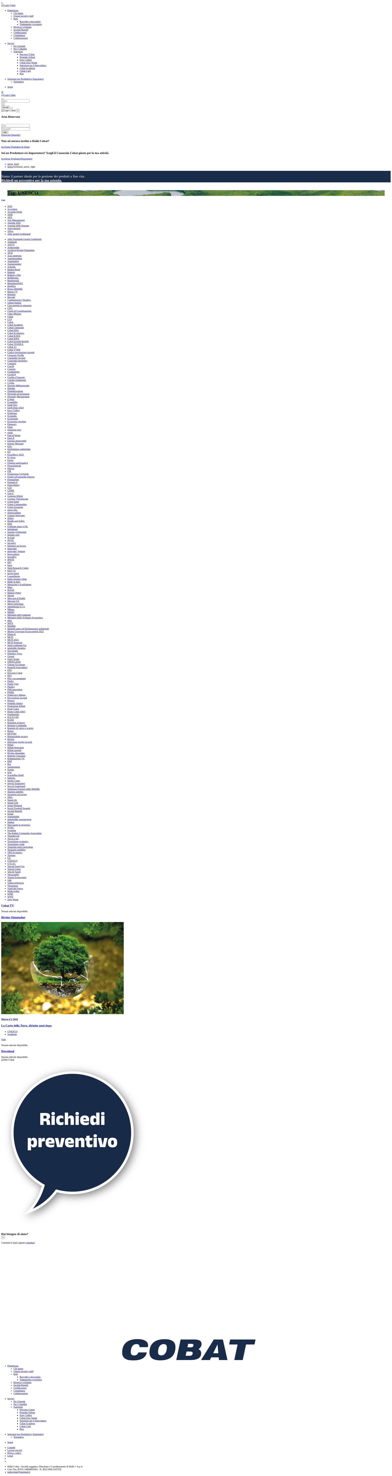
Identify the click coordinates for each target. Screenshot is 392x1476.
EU (9, 452)
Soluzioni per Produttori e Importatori (25, 79)
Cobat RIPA (13, 338)
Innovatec (12, 548)
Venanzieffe (13, 874)
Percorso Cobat (27, 54)
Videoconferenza (15, 883)
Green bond (13, 501)
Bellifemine (13, 278)
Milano (10, 609)
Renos (10, 731)
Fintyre (10, 468)
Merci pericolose (15, 604)
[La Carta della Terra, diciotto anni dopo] (196, 968)
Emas (10, 427)
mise (9, 620)
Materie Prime (14, 593)
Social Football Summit (18, 808)
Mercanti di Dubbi (16, 598)
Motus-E (11, 634)
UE (9, 858)
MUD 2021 (13, 640)
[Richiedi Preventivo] (74, 1228)
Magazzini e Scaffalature (19, 584)
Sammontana (13, 767)
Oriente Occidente (16, 664)
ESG (9, 446)
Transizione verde (15, 844)
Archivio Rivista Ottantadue (20, 250)
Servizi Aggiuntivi (16, 783)
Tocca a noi (13, 838)
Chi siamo (18, 13)
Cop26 (10, 366)
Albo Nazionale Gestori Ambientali (24, 239)
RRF (9, 761)
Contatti (11, 1447)
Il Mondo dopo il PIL (17, 526)
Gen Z (10, 493)
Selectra (11, 778)
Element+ (12, 424)
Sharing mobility (15, 791)
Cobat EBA (13, 330)
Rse (9, 764)
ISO (9, 562)
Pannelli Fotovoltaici (17, 667)
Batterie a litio (14, 275)
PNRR (10, 692)
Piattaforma (12, 10)
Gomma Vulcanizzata (17, 499)
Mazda (10, 595)
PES (9, 675)
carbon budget (14, 302)
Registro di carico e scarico (20, 728)
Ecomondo (12, 419)
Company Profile (15, 355)
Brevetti (11, 297)
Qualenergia (13, 714)
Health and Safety (16, 521)
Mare (9, 587)
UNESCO (12, 861)
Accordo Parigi (14, 212)
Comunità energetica (17, 360)
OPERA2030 (14, 662)
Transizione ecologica (17, 841)
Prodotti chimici (15, 703)
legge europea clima (17, 579)
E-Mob (10, 399)
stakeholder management (19, 819)
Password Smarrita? (10, 135)
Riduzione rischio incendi (19, 742)
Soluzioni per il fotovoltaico (33, 65)
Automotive (13, 261)
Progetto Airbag (27, 57)
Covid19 (11, 374)
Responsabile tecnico (17, 736)
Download (7, 1051)
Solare (10, 814)
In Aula (11, 537)
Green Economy (15, 507)
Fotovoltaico (13, 485)
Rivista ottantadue (16, 753)
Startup (10, 822)
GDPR (10, 490)
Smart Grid (12, 803)
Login (4, 132)
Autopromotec (14, 264)
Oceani (10, 656)
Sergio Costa (13, 780)
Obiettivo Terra (14, 653)
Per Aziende (19, 46)
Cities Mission (14, 314)
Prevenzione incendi (17, 698)
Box (22, 73)
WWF (10, 896)
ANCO (11, 244)
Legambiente (13, 576)
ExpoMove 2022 (15, 454)
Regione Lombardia (17, 725)
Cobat (10, 322)
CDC (10, 308)
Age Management (16, 220)
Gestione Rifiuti (15, 496)
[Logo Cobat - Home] (8, 5)
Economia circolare (16, 421)
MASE (10, 590)
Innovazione (13, 554)
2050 (9, 206)
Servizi (10, 43)
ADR (10, 214)
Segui (10, 87)
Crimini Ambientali (16, 380)
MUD (10, 637)
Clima (10, 316)
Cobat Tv (12, 347)
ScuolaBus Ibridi (15, 775)
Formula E (12, 482)
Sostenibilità (13, 816)
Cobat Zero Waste (28, 62)
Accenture (12, 209)
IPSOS (10, 559)
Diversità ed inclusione (18, 394)
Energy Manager (15, 443)
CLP (9, 319)
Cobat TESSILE (15, 344)
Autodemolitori (14, 258)
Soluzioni (18, 51)
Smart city (12, 800)
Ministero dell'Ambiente (19, 615)
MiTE (10, 623)
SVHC (10, 827)
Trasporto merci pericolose (20, 847)
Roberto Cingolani (16, 756)
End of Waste (13, 435)
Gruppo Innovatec (16, 515)
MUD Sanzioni (14, 642)
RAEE (10, 720)
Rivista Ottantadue (13, 917)
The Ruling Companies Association (24, 833)
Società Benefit (20, 30)
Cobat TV (7, 905)
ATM (10, 253)
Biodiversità (13, 280)
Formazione (13, 479)
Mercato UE (13, 601)
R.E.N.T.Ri (13, 717)
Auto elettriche (14, 255)
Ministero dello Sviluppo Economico (25, 617)
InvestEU (12, 557)
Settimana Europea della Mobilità (23, 789)
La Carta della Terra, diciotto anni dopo (26, 1025)
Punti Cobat (13, 709)
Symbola (11, 830)
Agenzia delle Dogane (18, 225)
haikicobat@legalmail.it (18, 1472)
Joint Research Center (17, 568)
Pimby (10, 681)
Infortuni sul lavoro (16, 546)
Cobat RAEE (13, 336)
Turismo (11, 855)
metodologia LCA (16, 606)
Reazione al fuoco (16, 722)
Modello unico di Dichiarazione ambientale (28, 628)
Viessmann (12, 885)
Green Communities (17, 504)
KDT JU (11, 570)
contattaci (30, 1242)
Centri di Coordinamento (19, 311)
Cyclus (10, 383)
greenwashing (14, 512)
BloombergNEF (15, 283)
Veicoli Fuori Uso (15, 866)
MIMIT (11, 612)
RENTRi (11, 733)
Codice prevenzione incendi (20, 352)
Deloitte (11, 388)
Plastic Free (13, 684)
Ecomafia (12, 416)
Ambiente (12, 242)
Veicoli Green (14, 869)
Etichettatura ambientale (18, 449)
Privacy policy (14, 1453)
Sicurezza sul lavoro (17, 794)
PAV (9, 670)
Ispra (9, 565)
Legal (10, 1456)
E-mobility (12, 402)
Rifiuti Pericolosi (15, 747)
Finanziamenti (14, 465)
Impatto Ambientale (16, 532)
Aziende (11, 267)
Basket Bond (13, 269)
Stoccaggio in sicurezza (18, 825)
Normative (18, 81)
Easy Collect (26, 60)
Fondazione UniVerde (18, 474)
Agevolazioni (13, 228)
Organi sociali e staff (23, 16)
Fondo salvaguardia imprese (20, 477)
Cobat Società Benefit (17, 341)
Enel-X (10, 438)
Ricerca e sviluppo (22, 27)
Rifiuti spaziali (14, 750)
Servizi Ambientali (16, 786)
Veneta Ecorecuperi (16, 877)
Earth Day (12, 405)
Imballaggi (12, 529)
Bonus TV (12, 291)
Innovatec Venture (16, 551)
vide (9, 880)
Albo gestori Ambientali (18, 234)
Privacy (11, 700)
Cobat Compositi (15, 327)
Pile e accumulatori (16, 678)
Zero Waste (12, 899)
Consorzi (11, 363)
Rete (15, 18)
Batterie (11, 272)
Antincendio (13, 247)
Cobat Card (25, 71)
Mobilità (11, 626)
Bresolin (11, 294)
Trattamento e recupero (31, 24)
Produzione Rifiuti (16, 706)
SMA (10, 797)
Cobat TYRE (13, 349)
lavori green (13, 573)
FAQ (15, 1242)
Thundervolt (13, 836)
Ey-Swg (11, 457)
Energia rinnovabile (16, 441)
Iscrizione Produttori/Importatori (16, 158)
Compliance (19, 35)
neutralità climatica (16, 648)
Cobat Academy (27, 68)
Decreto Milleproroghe (18, 385)
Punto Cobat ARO (16, 711)
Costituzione (13, 372)
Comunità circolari (16, 358)
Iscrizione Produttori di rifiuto (15, 147)
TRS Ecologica (14, 852)
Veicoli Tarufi (14, 872)
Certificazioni (19, 32)
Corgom (11, 369)
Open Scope (13, 659)
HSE (9, 523)
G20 (9, 488)
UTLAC (11, 863)
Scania (10, 769)
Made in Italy (13, 582)
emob (10, 432)
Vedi (3, 1039)
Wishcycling (13, 891)
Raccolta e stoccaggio (30, 21)
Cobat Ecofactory (15, 333)
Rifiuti (10, 745)
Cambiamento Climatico (19, 300)
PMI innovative (14, 689)
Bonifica (11, 286)
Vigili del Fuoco (15, 888)
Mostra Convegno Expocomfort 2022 (25, 631)
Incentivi (11, 543)
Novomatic (12, 651)
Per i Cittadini (20, 49)
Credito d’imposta (16, 377)
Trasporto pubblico (16, 850)
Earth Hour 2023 (15, 407)
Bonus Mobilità (14, 289)
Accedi (5, 107)
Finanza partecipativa (17, 463)
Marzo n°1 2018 (9, 1019)
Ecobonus (12, 413)
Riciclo (10, 739)
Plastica (11, 687)
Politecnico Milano (16, 695)
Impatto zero (13, 535)
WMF (10, 894)
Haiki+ (10, 518)
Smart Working (14, 805)
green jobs (12, 510)
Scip (9, 772)
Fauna (10, 460)
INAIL (10, 540)
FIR (9, 471)
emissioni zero (14, 430)
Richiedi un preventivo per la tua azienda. (31, 180)
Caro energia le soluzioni (19, 305)
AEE (9, 217)
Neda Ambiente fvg (16, 645)
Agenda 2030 (14, 223)
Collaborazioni (20, 38)
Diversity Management (18, 396)
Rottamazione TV (16, 758)
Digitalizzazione (15, 391)
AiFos (10, 231)
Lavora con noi (14, 1450)
